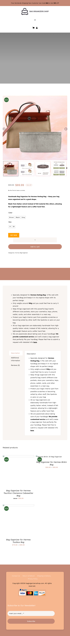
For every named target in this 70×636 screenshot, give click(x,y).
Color (10, 213)
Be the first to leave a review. (16, 190)
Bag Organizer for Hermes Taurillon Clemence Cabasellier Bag (18, 493)
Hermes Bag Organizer (21, 252)
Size (9, 222)
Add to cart (35, 247)
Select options (17, 470)
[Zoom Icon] (35, 128)
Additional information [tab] (15, 359)
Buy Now (13, 235)
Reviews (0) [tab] (15, 365)
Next (67, 168)
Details (7, 472)
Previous (3, 168)
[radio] (11, 217)
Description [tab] (15, 353)
